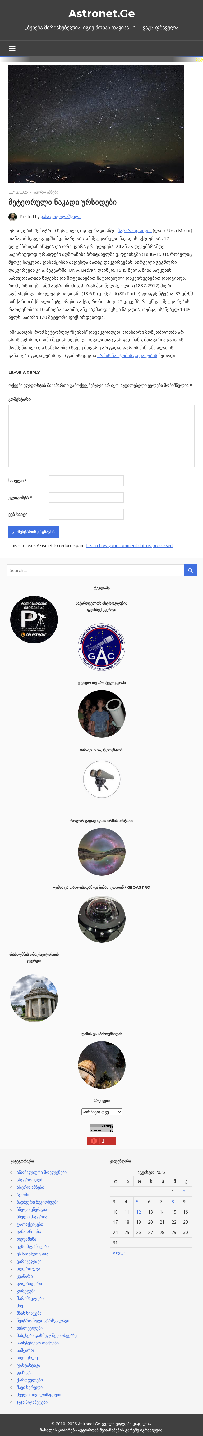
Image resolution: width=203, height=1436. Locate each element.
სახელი (17, 481)
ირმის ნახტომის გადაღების (127, 355)
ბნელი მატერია (32, 1217)
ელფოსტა (20, 497)
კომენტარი (19, 399)
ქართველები (30, 1380)
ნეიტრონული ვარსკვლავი (43, 1320)
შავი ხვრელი (30, 1387)
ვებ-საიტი (17, 514)
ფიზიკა (24, 1372)
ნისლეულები (30, 1328)
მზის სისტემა (29, 1313)
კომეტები (26, 1291)
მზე (20, 1306)
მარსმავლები (30, 1298)
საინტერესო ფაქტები (38, 1343)
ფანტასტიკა (28, 1365)
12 (138, 1212)
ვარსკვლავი (29, 1261)
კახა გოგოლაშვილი (61, 217)
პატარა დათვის (135, 230)
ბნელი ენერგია (32, 1209)
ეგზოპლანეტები (33, 1246)
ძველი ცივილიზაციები (39, 1395)
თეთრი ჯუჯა (28, 1269)
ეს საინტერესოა (32, 1254)
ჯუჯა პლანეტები (32, 1402)
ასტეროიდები (30, 1180)
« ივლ (119, 1253)
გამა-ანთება (29, 1231)
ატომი (23, 1194)
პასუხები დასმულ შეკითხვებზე (47, 1335)
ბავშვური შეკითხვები (37, 1202)
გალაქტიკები (30, 1224)
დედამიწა (26, 1239)
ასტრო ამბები (46, 192)
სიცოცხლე (27, 1358)
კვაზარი (25, 1276)
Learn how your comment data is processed (129, 545)
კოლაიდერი (29, 1283)
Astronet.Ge (101, 13)
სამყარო (25, 1350)
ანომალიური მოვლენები (42, 1172)
